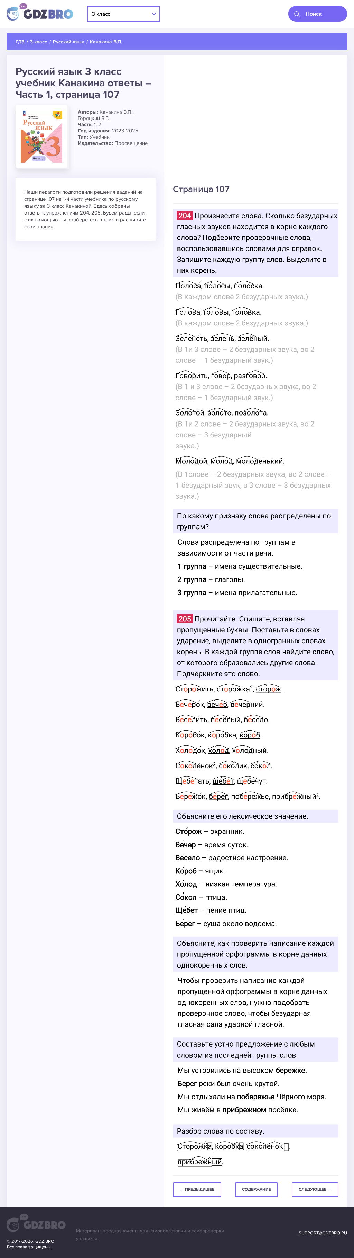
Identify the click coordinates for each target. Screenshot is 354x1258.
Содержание (256, 1189)
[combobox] (317, 14)
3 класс (101, 14)
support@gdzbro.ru (323, 1233)
